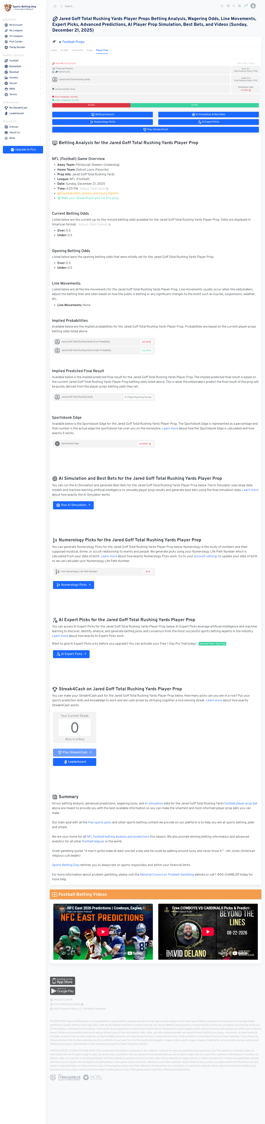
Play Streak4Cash (74, 753)
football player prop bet (240, 804)
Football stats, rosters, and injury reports (89, 194)
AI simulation (154, 804)
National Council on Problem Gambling (167, 875)
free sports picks (99, 823)
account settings (206, 556)
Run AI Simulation (73, 505)
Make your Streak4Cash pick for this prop (89, 198)
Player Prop (102, 50)
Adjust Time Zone (92, 189)
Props (90, 50)
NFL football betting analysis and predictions (118, 837)
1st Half (64, 50)
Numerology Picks (73, 585)
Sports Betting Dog (65, 865)
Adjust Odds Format (93, 225)
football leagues (93, 842)
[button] (253, 5)
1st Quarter (77, 50)
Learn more (170, 429)
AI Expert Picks (71, 654)
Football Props (73, 42)
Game (54, 50)
